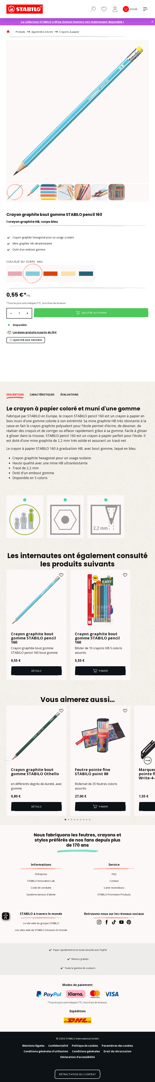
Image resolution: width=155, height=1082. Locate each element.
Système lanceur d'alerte (41, 894)
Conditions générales (86, 1051)
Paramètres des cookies (117, 1045)
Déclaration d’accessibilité (77, 1057)
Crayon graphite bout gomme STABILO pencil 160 (33, 638)
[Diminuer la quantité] (11, 313)
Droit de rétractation (117, 1051)
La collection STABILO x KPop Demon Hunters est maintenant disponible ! (72, 22)
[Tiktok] (114, 922)
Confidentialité (58, 1045)
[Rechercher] (93, 9)
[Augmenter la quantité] (27, 313)
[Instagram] (99, 922)
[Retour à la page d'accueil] (25, 9)
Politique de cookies (85, 1045)
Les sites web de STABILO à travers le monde (41, 930)
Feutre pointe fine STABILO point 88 (92, 772)
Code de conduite (41, 887)
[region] (77, 121)
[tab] (18, 394)
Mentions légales (33, 1045)
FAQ (114, 874)
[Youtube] (121, 922)
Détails (36, 670)
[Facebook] (106, 922)
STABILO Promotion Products (114, 894)
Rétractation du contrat (77, 1074)
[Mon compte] (115, 9)
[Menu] (145, 9)
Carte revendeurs (114, 887)
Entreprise (41, 874)
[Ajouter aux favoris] (61, 575)
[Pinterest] (129, 922)
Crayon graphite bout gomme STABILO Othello (35, 772)
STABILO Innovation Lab (41, 881)
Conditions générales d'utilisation (46, 1051)
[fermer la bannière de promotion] (152, 21)
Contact (114, 881)
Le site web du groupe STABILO (41, 923)
